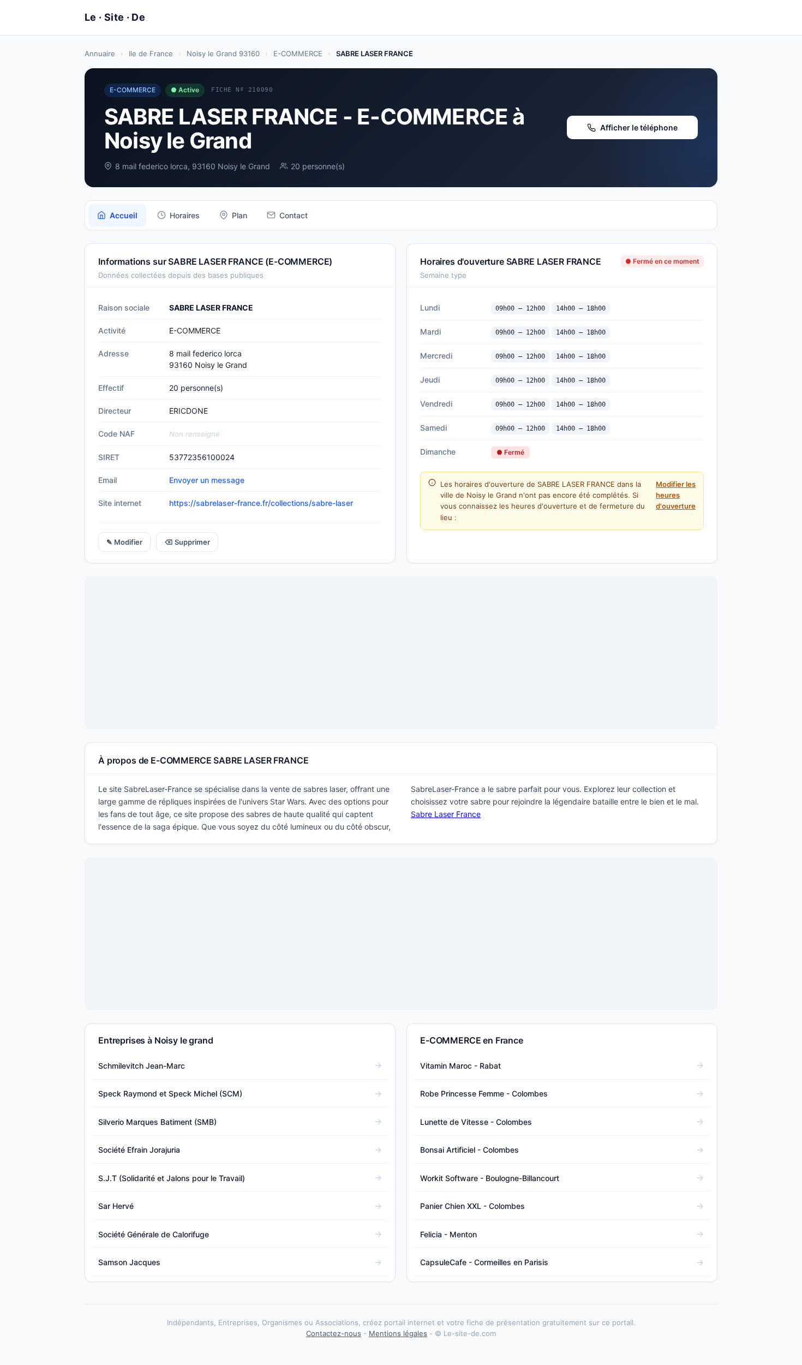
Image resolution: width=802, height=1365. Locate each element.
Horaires (185, 215)
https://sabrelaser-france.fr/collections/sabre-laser (261, 503)
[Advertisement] (401, 652)
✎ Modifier (124, 542)
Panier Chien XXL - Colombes (472, 1206)
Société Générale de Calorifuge (153, 1234)
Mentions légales (398, 1333)
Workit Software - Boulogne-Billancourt (489, 1178)
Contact (293, 215)
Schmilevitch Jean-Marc (141, 1065)
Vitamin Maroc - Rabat (460, 1065)
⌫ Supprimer (187, 542)
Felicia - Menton (448, 1234)
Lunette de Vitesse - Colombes (476, 1121)
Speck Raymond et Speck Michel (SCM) (170, 1093)
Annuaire (100, 53)
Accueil (123, 215)
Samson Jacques (129, 1262)
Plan (239, 215)
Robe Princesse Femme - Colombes (484, 1093)
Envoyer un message (206, 480)
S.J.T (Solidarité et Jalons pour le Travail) (171, 1178)
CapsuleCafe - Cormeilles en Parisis (484, 1262)
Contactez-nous (333, 1333)
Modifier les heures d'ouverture (676, 495)
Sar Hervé (116, 1206)
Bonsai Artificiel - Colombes (469, 1149)
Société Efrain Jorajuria (139, 1149)
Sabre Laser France (446, 814)
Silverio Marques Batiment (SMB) (157, 1121)
